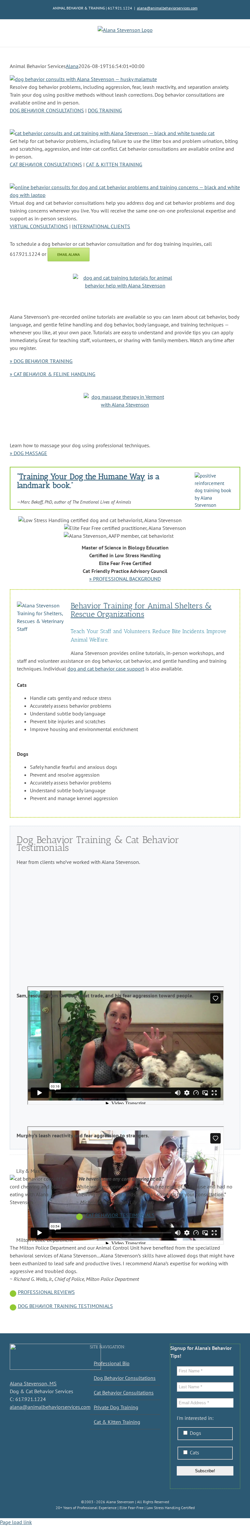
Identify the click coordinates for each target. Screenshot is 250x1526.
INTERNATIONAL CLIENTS (101, 226)
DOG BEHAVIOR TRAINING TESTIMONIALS (65, 1306)
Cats (193, 1452)
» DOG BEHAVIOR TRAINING (41, 361)
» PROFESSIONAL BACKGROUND (125, 579)
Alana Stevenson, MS (33, 1383)
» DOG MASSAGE (28, 453)
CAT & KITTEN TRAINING (114, 164)
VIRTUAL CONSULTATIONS (39, 226)
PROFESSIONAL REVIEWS (46, 1292)
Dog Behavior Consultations (125, 1378)
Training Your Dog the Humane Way (82, 476)
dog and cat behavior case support (105, 668)
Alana (72, 66)
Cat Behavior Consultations (124, 1392)
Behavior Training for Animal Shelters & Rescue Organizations (141, 610)
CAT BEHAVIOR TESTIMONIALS (120, 1215)
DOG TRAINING (105, 110)
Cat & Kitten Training (117, 1422)
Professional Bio (112, 1363)
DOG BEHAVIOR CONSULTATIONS (47, 110)
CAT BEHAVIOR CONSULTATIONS (46, 164)
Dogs (194, 1433)
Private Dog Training (116, 1407)
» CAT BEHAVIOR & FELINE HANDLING (52, 374)
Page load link (16, 1522)
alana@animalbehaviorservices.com (167, 8)
